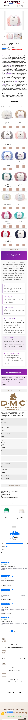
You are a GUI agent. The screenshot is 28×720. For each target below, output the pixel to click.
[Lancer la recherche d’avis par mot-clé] (27, 558)
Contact (14, 667)
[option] (7, 114)
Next (15, 527)
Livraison (14, 644)
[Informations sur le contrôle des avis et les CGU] (21, 538)
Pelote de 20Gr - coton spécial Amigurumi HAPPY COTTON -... (7, 515)
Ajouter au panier (7, 522)
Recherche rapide (5, 107)
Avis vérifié (5, 564)
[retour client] (4, 674)
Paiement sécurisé (14, 656)
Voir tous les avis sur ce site (15, 541)
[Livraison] (4, 651)
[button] (2, 115)
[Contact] (4, 640)
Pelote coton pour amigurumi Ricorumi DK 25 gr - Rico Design (21, 515)
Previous (13, 527)
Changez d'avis (14, 679)
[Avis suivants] (19, 631)
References (4, 412)
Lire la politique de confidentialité (7, 714)
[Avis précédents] (9, 631)
